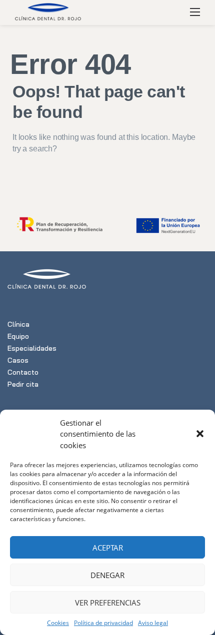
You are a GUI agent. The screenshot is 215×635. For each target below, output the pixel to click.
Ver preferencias (107, 603)
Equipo (18, 336)
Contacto (23, 372)
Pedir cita (23, 384)
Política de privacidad (103, 623)
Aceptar (107, 548)
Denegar (107, 575)
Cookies (58, 623)
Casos (18, 360)
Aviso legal (153, 623)
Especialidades (32, 348)
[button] (200, 434)
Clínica (19, 324)
